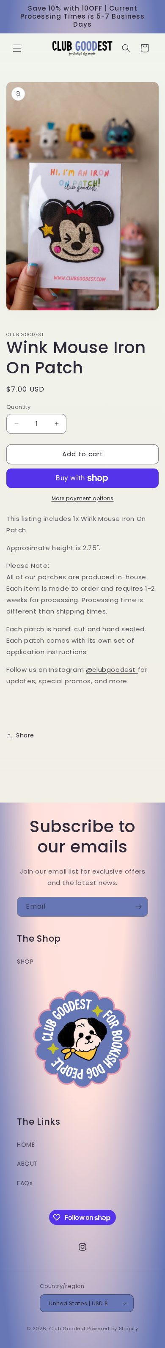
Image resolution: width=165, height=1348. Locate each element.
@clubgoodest (111, 669)
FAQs (25, 1183)
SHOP (25, 961)
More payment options (83, 498)
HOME (26, 1144)
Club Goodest (67, 1328)
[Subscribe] (138, 907)
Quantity (18, 407)
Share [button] (25, 735)
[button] (17, 48)
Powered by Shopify (112, 1328)
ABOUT (27, 1163)
